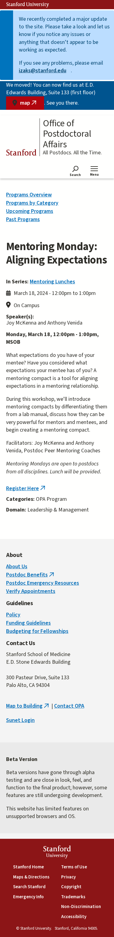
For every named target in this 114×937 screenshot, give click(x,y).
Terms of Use (74, 867)
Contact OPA (69, 706)
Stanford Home (28, 867)
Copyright (71, 887)
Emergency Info (28, 897)
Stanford (21, 153)
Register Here (26, 488)
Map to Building (28, 706)
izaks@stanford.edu (45, 70)
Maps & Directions (31, 877)
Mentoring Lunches (52, 281)
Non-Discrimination (81, 906)
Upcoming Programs (29, 211)
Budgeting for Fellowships (37, 631)
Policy (13, 615)
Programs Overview (29, 195)
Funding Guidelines (28, 623)
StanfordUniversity (57, 852)
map (32, 104)
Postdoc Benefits (30, 575)
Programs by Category (32, 203)
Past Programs (23, 219)
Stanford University (27, 5)
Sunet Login (20, 720)
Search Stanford (29, 887)
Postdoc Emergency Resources (42, 583)
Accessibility (73, 917)
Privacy (68, 877)
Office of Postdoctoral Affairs (67, 134)
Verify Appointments (30, 591)
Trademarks (73, 897)
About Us (16, 566)
